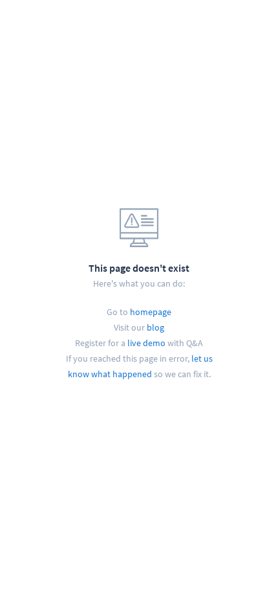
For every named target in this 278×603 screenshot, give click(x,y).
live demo (146, 343)
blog (155, 327)
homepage (150, 312)
